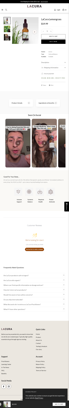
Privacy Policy (40, 361)
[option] (25, 30)
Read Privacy (39, 398)
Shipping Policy (40, 367)
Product (38, 337)
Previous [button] (16, 32)
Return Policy (40, 364)
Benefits (4, 373)
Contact (38, 343)
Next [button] (35, 32)
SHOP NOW (44, 1)
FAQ (2, 370)
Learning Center (6, 364)
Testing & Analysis (41, 346)
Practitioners (5, 361)
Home (38, 334)
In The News (5, 367)
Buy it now (53, 41)
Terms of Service (41, 370)
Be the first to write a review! (34, 249)
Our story (39, 349)
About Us (39, 340)
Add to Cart (59, 404)
